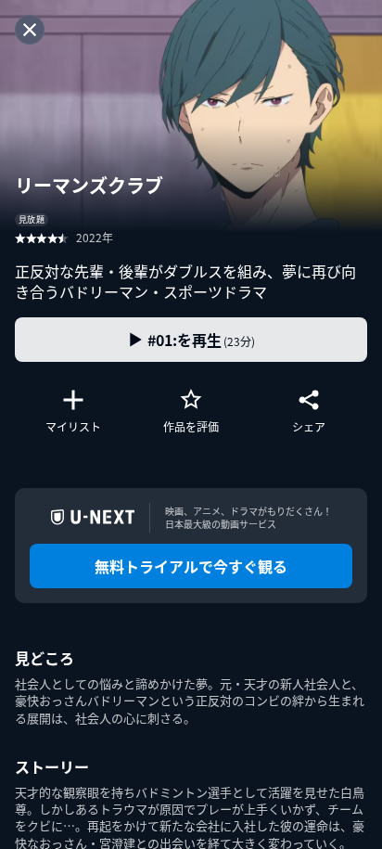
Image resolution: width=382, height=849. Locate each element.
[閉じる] (30, 30)
